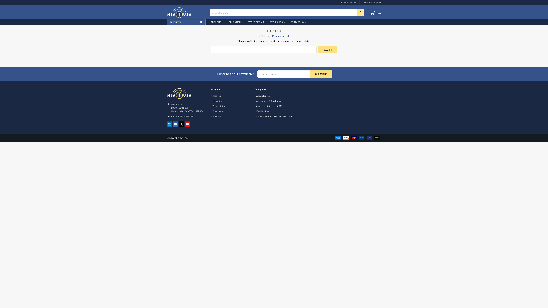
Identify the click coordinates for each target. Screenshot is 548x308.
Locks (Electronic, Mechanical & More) (274, 116)
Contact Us (297, 22)
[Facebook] (175, 124)
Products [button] (175, 22)
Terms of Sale (256, 22)
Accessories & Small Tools (268, 101)
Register (377, 2)
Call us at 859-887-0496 (182, 116)
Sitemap (216, 116)
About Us (216, 22)
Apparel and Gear (264, 95)
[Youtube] (187, 124)
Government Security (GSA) (269, 106)
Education (235, 22)
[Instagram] (169, 124)
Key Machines (262, 111)
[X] (181, 124)
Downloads (276, 22)
